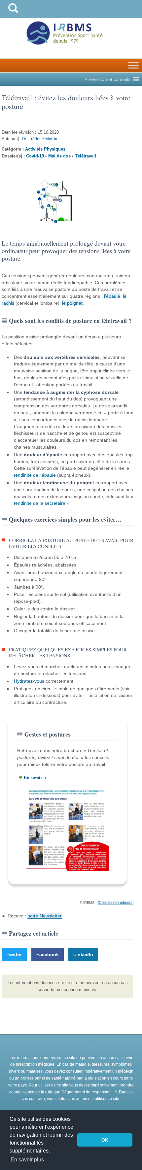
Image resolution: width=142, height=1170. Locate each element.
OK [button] (104, 1140)
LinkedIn (83, 954)
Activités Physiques (45, 149)
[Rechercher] (13, 14)
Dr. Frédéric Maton (39, 138)
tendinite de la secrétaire (39, 503)
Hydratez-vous (29, 681)
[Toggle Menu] (133, 65)
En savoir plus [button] (27, 1159)
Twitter (14, 954)
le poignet (72, 303)
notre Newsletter (44, 915)
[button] (107, 79)
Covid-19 (35, 156)
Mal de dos (59, 156)
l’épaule (112, 296)
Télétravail (85, 156)
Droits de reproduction (115, 903)
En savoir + (35, 777)
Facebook (47, 954)
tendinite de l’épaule (35, 475)
